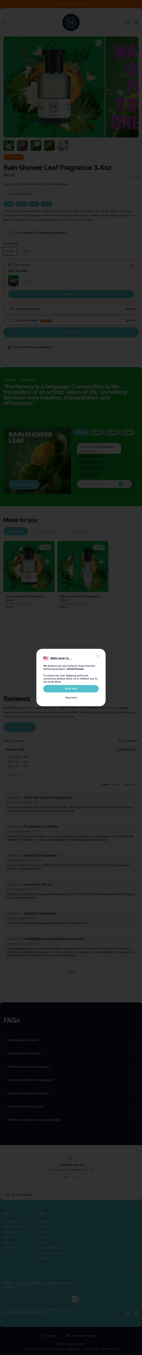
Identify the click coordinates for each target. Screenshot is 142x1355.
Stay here (71, 697)
